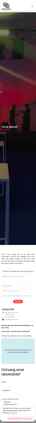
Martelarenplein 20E (12, 313)
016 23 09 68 (9, 317)
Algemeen (7, 402)
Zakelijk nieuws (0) (10, 404)
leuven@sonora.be (11, 319)
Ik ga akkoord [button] (27, 418)
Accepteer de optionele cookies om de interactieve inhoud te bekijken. (18, 351)
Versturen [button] (18, 302)
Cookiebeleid (12, 413)
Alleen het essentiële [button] (14, 418)
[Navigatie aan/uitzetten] (32, 6)
